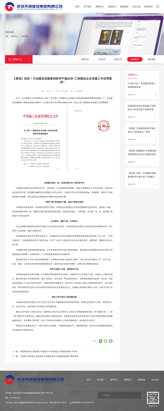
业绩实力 (112, 6)
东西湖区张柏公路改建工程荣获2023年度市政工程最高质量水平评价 (48, 351)
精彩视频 (151, 59)
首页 (77, 6)
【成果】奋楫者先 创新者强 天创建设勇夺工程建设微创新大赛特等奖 (49, 356)
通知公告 (118, 59)
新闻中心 (99, 6)
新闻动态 (85, 59)
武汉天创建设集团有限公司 (24, 402)
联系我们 (148, 6)
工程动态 (102, 59)
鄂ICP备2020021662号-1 (58, 402)
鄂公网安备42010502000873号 (83, 402)
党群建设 (124, 6)
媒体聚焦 (24, 36)
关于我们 (87, 6)
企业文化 (136, 6)
